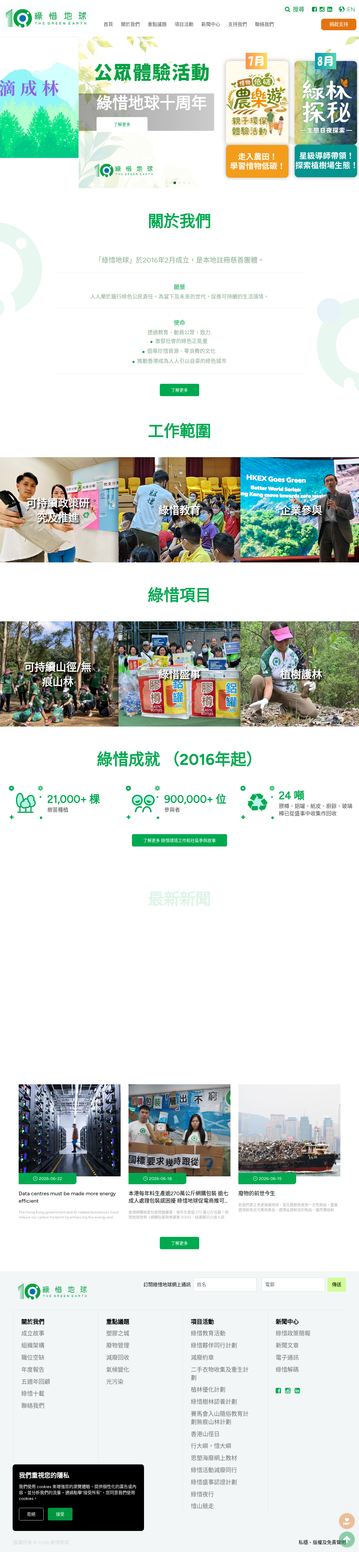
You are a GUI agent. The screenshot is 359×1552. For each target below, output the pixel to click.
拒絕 (31, 1513)
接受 (60, 1513)
